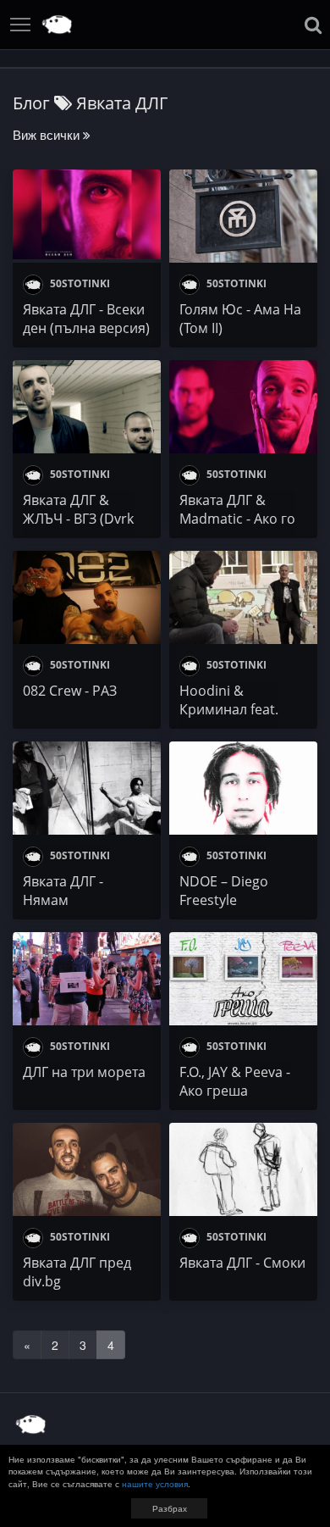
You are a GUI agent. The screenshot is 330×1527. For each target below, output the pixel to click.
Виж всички (48, 134)
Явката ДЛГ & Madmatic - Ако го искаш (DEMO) (237, 519)
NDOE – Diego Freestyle (223, 890)
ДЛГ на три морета (84, 1072)
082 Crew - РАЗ (70, 690)
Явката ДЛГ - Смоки (242, 1262)
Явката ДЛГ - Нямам (63, 890)
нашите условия (155, 1484)
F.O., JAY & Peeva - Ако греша (234, 1081)
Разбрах (169, 1508)
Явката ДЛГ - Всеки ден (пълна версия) (86, 318)
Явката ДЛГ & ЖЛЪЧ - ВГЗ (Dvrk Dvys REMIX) (78, 519)
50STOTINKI (78, 283)
